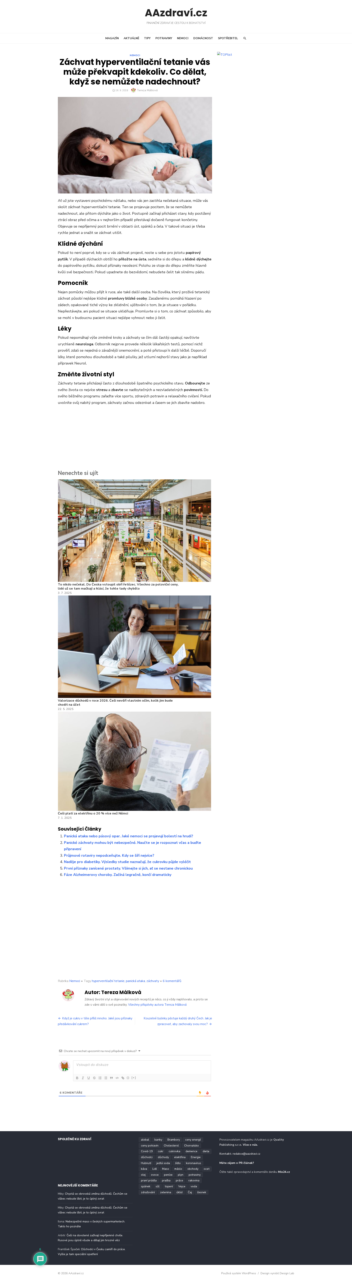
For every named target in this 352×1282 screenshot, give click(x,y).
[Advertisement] (135, 438)
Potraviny (163, 38)
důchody (163, 1157)
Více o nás (250, 1145)
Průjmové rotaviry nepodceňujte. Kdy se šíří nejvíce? (109, 855)
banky (158, 1140)
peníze (168, 1175)
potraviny (195, 1175)
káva (144, 1169)
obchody (192, 1169)
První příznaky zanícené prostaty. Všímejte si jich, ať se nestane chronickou (128, 868)
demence (191, 1151)
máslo (178, 1169)
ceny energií (193, 1140)
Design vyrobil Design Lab (277, 1273)
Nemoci (182, 38)
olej (143, 1175)
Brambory (173, 1140)
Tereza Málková (147, 90)
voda (194, 1186)
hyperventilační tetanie (108, 981)
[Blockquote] (111, 1077)
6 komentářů (172, 981)
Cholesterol (171, 1146)
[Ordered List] (100, 1077)
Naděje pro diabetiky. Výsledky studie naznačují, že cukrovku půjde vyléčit (127, 861)
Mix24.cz (284, 1172)
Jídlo (178, 1163)
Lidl (154, 1169)
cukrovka (174, 1151)
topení (169, 1186)
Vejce (181, 1186)
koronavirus (193, 1163)
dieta (206, 1151)
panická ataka (135, 981)
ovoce (155, 1175)
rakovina (193, 1180)
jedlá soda (163, 1163)
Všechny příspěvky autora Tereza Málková (157, 1005)
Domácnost (203, 38)
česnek (201, 1192)
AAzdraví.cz (176, 13)
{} (128, 1077)
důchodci (147, 1157)
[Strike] (94, 1077)
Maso (165, 1169)
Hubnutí (146, 1163)
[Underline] (88, 1077)
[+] (134, 1077)
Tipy (147, 38)
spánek (145, 1186)
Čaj (190, 1192)
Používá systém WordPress (238, 1273)
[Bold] (77, 1077)
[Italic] (83, 1077)
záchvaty (152, 981)
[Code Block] (117, 1077)
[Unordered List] (106, 1077)
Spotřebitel (228, 38)
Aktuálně (131, 38)
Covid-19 (147, 1151)
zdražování (148, 1192)
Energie (196, 1157)
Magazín (112, 38)
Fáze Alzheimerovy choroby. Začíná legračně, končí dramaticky (117, 874)
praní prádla (149, 1180)
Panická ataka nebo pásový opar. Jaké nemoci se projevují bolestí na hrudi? (128, 836)
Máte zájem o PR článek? (236, 1163)
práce (179, 1180)
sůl (158, 1186)
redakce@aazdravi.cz (246, 1154)
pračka (166, 1180)
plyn (180, 1175)
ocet (206, 1169)
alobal (145, 1140)
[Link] (123, 1077)
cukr (160, 1151)
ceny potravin (149, 1146)
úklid (179, 1192)
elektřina (180, 1157)
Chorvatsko (191, 1146)
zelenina (165, 1192)
